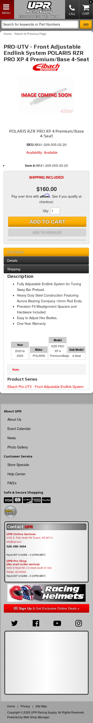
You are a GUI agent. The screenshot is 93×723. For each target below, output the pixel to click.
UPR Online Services (21, 534)
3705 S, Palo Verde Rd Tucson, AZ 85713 (29, 537)
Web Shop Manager (36, 717)
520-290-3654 (16, 546)
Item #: (30, 165)
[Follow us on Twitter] (14, 622)
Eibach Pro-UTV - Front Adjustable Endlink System (45, 386)
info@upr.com (13, 541)
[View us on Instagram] (78, 622)
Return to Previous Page (30, 34)
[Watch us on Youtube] (57, 622)
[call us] (72, 9)
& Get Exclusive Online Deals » (49, 608)
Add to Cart (47, 222)
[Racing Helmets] (46, 593)
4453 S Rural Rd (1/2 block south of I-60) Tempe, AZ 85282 (29, 570)
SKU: (30, 144)
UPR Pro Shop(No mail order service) (23, 562)
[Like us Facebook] (36, 622)
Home (7, 34)
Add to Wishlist (47, 232)
